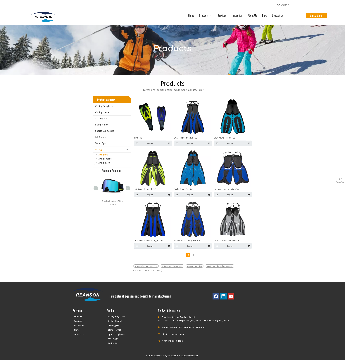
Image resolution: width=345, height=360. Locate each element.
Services (78, 321)
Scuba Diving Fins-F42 (183, 189)
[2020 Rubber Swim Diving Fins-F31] (152, 219)
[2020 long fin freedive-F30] (192, 116)
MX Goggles (101, 137)
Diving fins (102, 154)
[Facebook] (216, 296)
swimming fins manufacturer (147, 270)
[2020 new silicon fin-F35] (232, 116)
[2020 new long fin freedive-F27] (232, 219)
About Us (78, 316)
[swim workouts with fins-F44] (232, 167)
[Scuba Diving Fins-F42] (192, 167)
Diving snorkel (104, 158)
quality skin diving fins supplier (220, 266)
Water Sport (101, 143)
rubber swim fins (194, 266)
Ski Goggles (101, 118)
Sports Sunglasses (104, 130)
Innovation (79, 325)
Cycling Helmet (102, 112)
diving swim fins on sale (172, 266)
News (77, 329)
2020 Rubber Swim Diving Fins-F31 (149, 240)
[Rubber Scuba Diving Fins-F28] (192, 219)
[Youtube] (231, 296)
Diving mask (103, 162)
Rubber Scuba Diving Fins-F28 (187, 240)
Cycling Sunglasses (104, 106)
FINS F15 (138, 137)
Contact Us (79, 334)
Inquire (150, 143)
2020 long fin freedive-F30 (185, 137)
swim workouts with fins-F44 (226, 189)
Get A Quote (316, 16)
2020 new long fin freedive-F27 (227, 240)
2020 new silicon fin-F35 (224, 137)
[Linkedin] (223, 296)
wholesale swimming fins (146, 266)
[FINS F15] (152, 116)
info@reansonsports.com (173, 334)
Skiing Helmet (102, 124)
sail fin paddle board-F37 (145, 189)
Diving (98, 149)
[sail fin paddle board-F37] (152, 167)
